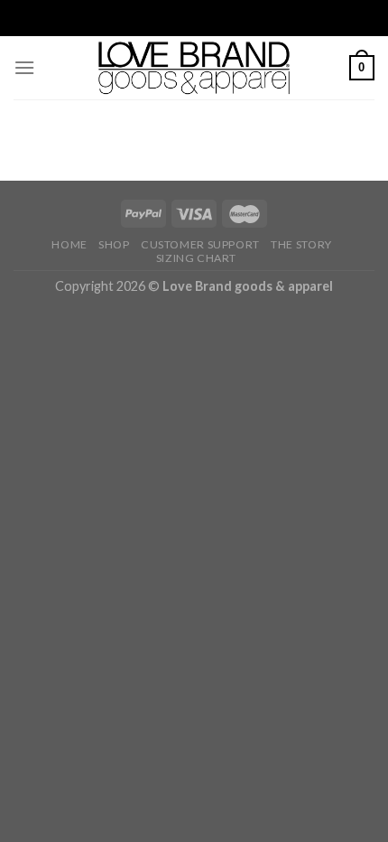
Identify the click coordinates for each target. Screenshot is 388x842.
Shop (113, 244)
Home (69, 244)
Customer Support (200, 244)
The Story (301, 244)
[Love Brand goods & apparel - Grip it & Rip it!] (194, 68)
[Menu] (24, 67)
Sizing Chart (196, 258)
